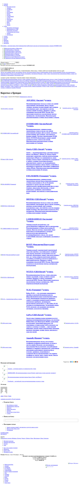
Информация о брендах (26, 96)
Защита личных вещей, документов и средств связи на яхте (22, 427)
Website (5, 396)
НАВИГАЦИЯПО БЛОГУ (4, 433)
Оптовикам (10, 430)
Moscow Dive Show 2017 (13, 428)
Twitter (9, 396)
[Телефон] (4, 64)
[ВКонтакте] (71, 362)
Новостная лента (11, 409)
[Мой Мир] (76, 362)
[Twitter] (72, 362)
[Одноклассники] (74, 362)
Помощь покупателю (9, 442)
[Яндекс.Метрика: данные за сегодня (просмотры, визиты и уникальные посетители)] (73, 463)
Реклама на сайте (8, 452)
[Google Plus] (77, 362)
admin (5, 96)
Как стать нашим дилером (10, 447)
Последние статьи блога (13, 412)
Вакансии (6, 449)
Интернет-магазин (8, 441)
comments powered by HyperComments (10, 399)
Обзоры (9, 410)
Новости (9, 408)
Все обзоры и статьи (12, 405)
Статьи (8, 413)
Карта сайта (7, 450)
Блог (5, 445)
